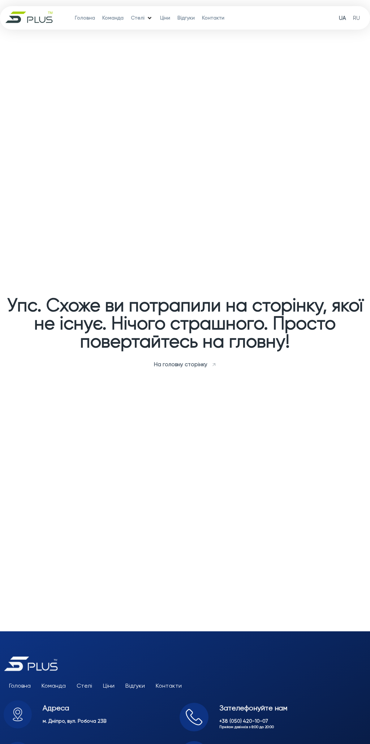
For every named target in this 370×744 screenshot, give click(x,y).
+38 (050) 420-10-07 (243, 721)
